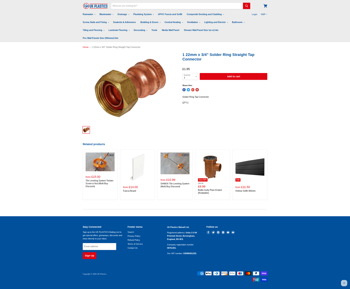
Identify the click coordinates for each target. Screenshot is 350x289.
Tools (154, 30)
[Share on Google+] (192, 89)
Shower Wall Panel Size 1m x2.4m (201, 30)
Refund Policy (134, 240)
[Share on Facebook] (184, 89)
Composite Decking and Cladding (204, 14)
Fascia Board (129, 191)
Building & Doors (149, 22)
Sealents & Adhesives (124, 22)
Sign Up (89, 255)
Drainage (123, 14)
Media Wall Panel (170, 30)
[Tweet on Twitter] (188, 89)
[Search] (246, 6)
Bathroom (237, 22)
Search (131, 232)
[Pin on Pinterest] (197, 89)
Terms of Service (135, 244)
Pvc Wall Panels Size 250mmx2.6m (100, 38)
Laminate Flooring (118, 30)
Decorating (140, 30)
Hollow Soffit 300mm (245, 191)
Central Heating (173, 22)
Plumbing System (142, 14)
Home (86, 47)
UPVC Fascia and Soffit (170, 14)
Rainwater (88, 14)
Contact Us (133, 248)
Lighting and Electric (215, 22)
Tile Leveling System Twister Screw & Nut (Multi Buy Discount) (99, 183)
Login (254, 14)
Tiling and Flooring (93, 30)
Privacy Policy (134, 236)
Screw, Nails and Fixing (95, 22)
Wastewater (105, 14)
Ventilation (193, 22)
